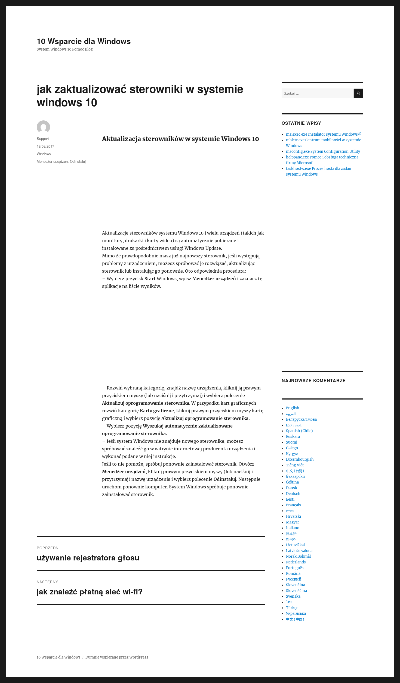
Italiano (292, 528)
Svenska (293, 596)
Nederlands (296, 562)
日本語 (291, 533)
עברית (290, 511)
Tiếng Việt (295, 465)
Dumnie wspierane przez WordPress (116, 657)
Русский (293, 579)
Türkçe (292, 608)
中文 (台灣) (295, 471)
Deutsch (293, 493)
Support (43, 138)
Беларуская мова (301, 419)
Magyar (292, 522)
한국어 (291, 539)
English (292, 408)
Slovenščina (296, 590)
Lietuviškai (295, 545)
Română (293, 573)
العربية (291, 413)
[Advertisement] (184, 189)
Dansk (291, 488)
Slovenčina (295, 585)
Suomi (291, 442)
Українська (296, 613)
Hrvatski (293, 516)
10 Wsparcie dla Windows (84, 40)
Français (293, 505)
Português (295, 568)
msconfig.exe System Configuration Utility (323, 151)
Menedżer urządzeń (52, 161)
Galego (292, 448)
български (295, 476)
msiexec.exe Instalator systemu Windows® (324, 134)
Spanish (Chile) (299, 431)
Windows (44, 153)
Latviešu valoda (299, 550)
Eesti (290, 499)
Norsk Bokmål (298, 556)
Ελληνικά (293, 425)
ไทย (289, 602)
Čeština (292, 482)
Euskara (293, 436)
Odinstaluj (78, 161)
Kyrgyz (292, 453)
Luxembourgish (300, 459)
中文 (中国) (295, 619)
